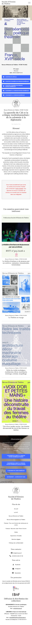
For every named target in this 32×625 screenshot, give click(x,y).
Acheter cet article (11, 77)
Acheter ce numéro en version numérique (17, 81)
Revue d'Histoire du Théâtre (16, 516)
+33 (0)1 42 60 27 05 (17, 556)
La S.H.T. (16, 512)
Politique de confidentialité (16, 543)
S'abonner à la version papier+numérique (17, 90)
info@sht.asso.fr (17, 553)
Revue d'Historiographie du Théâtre (16, 519)
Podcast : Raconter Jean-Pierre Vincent (16, 528)
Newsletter (18, 573)
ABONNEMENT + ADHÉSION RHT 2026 (16, 477)
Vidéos (16, 532)
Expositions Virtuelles (16, 536)
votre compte (19, 188)
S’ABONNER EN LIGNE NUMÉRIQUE (16, 470)
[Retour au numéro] (16, 40)
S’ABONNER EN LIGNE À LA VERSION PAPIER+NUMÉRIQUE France (16, 456)
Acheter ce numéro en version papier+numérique (13, 86)
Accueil (16, 509)
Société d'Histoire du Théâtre (9, 3)
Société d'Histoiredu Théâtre (16, 498)
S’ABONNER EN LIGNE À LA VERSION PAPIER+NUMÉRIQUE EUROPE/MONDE (16, 463)
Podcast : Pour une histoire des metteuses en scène (16, 524)
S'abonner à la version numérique (15, 95)
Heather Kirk (17, 124)
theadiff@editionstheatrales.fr (17, 617)
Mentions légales (16, 539)
